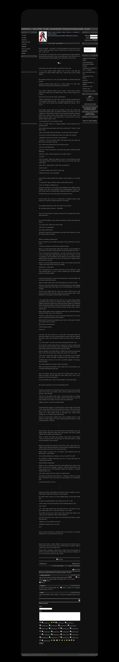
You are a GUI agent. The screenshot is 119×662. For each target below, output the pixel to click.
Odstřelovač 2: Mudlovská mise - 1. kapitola (89, 69)
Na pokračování (59, 43)
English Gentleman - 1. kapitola (89, 83)
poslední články (90, 113)
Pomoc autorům (26, 48)
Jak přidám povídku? (90, 109)
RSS (96, 654)
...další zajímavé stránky (90, 104)
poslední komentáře (90, 114)
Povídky (24, 37)
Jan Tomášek (91, 654)
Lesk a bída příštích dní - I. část (90, 73)
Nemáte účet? (88, 40)
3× (70, 43)
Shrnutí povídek (59, 565)
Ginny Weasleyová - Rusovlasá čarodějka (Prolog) (88, 64)
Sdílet (78, 569)
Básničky (24, 39)
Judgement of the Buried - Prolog (89, 59)
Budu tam (85, 80)
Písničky (24, 44)
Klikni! (95, 120)
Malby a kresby (26, 42)
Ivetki (49, 43)
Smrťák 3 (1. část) (87, 86)
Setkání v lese (86, 88)
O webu (24, 35)
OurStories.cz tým (27, 654)
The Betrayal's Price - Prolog (88, 77)
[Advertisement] (59, 3)
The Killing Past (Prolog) (89, 91)
